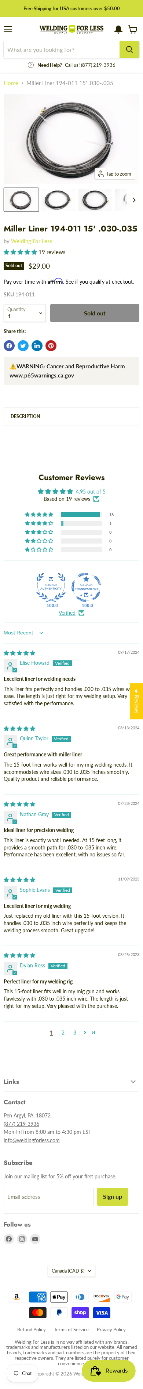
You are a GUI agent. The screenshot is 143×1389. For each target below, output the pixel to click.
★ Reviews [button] (136, 701)
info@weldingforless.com (32, 1140)
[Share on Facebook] (9, 345)
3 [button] (74, 1032)
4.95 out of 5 (91, 491)
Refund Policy (31, 1329)
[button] (21, 252)
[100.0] (51, 587)
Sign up (112, 1196)
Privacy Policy (111, 1329)
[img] (19, 653)
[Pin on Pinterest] (50, 345)
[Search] (129, 49)
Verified (67, 613)
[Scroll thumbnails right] (133, 200)
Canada (68, 1271)
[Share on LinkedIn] (37, 345)
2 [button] (63, 1032)
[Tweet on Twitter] (23, 345)
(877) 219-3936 (21, 1124)
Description (25, 416)
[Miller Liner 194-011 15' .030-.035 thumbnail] (21, 199)
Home (11, 83)
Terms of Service (71, 1329)
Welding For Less (31, 241)
